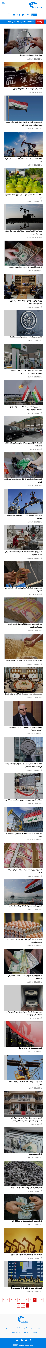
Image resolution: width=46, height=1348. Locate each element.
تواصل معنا (16, 1333)
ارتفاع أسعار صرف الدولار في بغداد (31, 55)
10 (4, 1300)
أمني (25, 1328)
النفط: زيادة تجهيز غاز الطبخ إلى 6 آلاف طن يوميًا (26, 1288)
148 (23, 1305)
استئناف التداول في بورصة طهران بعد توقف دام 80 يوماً (23, 800)
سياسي (41, 1328)
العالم (18, 1328)
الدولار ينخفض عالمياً (35, 1154)
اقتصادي (9, 1328)
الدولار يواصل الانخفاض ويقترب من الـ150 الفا (27, 1221)
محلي (32, 1328)
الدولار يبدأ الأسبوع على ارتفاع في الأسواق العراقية (25, 267)
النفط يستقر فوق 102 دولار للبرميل (30, 1048)
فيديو (26, 1333)
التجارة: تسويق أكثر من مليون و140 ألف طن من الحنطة (24, 661)
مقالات (34, 1333)
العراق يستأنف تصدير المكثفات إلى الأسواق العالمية (25, 906)
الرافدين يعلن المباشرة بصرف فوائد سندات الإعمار (26, 337)
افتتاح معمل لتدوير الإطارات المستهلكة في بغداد (26, 1188)
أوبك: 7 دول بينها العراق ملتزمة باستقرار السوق (26, 1255)
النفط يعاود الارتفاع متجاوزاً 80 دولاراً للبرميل (27, 89)
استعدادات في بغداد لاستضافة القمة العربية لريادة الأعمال (23, 694)
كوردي (34, 15)
